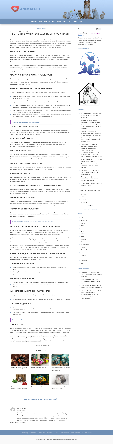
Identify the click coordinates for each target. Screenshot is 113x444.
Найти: (80, 28)
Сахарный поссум (86, 250)
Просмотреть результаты (90, 209)
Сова (82, 252)
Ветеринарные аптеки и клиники (49, 433)
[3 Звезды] (45, 345)
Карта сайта (65, 433)
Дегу (40, 21)
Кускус (83, 233)
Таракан (83, 255)
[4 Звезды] (47, 345)
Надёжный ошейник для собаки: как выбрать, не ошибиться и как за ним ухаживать (91, 126)
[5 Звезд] (48, 345)
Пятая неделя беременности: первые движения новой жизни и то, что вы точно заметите (91, 139)
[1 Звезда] (43, 345)
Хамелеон (84, 260)
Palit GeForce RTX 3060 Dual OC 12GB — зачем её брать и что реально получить (90, 172)
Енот (64, 21)
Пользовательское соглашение (81, 433)
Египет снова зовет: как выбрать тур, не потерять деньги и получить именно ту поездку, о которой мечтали (91, 154)
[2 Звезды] (44, 345)
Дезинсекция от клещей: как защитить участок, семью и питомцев (91, 274)
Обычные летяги (85, 241)
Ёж (82, 228)
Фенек (82, 258)
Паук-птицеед (56, 21)
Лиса (82, 236)
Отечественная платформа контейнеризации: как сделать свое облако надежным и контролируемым (91, 133)
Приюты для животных (29, 433)
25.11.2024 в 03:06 (21, 410)
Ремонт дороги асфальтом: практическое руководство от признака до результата (89, 178)
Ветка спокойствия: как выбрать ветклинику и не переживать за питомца (90, 165)
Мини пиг (47, 21)
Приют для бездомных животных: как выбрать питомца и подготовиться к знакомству (91, 115)
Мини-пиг (84, 202)
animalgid (30, 9)
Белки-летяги (73, 21)
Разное (44, 28)
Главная (34, 21)
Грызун (84, 199)
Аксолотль (84, 220)
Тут (86, 44)
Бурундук (83, 223)
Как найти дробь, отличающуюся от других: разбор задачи (90, 281)
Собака (84, 196)
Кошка (84, 194)
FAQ (80, 21)
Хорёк (82, 263)
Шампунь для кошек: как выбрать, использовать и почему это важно (91, 292)
